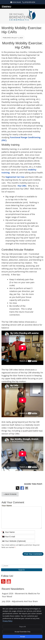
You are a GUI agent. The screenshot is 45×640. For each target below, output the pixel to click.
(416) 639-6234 (29, 2)
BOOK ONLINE (16, 2)
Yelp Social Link (3, 581)
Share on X (18, 488)
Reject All (22, 626)
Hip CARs (22, 185)
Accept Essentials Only (22, 631)
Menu (7, 6)
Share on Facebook (22, 488)
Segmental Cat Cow (14, 177)
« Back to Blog (10, 494)
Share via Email (27, 488)
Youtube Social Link (9, 581)
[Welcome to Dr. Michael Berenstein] (22, 15)
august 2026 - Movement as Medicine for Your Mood (21, 595)
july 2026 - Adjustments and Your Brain (20, 601)
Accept (22, 636)
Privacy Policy (7, 621)
